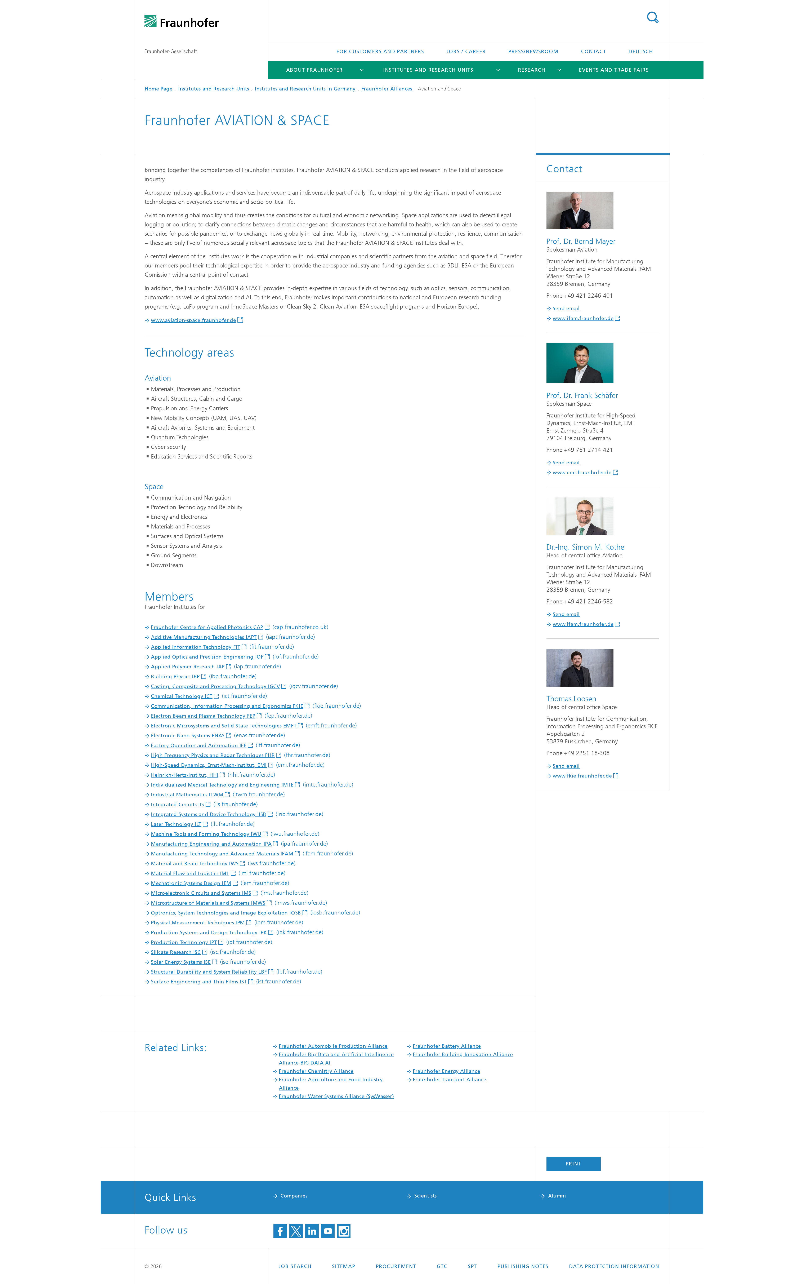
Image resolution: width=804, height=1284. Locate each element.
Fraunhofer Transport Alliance (449, 1079)
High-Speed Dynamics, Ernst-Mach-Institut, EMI (209, 765)
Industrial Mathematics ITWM (187, 795)
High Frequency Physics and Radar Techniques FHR (213, 755)
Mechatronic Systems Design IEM (191, 883)
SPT (472, 1266)
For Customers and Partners (380, 51)
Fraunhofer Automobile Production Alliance (333, 1046)
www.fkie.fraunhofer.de (582, 776)
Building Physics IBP (175, 676)
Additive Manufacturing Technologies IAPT (204, 637)
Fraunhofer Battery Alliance (447, 1046)
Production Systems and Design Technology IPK (209, 932)
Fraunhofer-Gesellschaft (170, 51)
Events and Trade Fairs (614, 70)
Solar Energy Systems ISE (181, 962)
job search (295, 1266)
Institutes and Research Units (428, 70)
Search (652, 17)
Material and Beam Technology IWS (194, 864)
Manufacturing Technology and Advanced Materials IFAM (222, 854)
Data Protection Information (614, 1266)
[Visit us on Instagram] (343, 1231)
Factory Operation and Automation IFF (198, 745)
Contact (593, 51)
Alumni (557, 1196)
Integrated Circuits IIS (177, 804)
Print (573, 1164)
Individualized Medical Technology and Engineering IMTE (222, 785)
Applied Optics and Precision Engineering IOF (207, 657)
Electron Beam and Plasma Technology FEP (203, 716)
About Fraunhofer (314, 70)
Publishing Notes (523, 1266)
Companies (294, 1196)
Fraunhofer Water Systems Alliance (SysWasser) (336, 1096)
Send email (566, 308)
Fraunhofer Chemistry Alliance (316, 1071)
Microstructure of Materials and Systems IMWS (208, 903)
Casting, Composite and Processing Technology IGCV (215, 686)
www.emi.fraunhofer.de (582, 472)
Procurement (396, 1266)
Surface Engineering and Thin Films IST (199, 982)
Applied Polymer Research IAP (188, 667)
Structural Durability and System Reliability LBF (209, 972)
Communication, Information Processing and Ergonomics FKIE (227, 706)
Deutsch (641, 51)
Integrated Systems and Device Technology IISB (208, 814)
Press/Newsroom (533, 51)
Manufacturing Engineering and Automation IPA (211, 844)
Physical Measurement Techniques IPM (198, 923)
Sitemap (343, 1266)
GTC (442, 1266)
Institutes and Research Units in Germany (305, 89)
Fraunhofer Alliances (386, 89)
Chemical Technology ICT (182, 696)
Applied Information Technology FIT (195, 647)
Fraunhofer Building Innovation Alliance (463, 1054)
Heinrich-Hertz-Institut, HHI (184, 775)
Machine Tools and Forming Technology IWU (206, 834)
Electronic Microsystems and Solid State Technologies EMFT (223, 726)
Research (531, 70)
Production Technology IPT (184, 942)
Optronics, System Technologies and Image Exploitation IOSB (226, 913)
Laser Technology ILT (176, 824)
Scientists (425, 1196)
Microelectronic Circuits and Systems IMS (201, 893)
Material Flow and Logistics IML (190, 873)
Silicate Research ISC (176, 952)
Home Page (158, 89)
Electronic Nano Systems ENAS (188, 736)
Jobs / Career (466, 51)
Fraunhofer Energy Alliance (446, 1071)
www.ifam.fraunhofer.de (583, 318)
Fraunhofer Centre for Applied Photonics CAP (207, 627)
